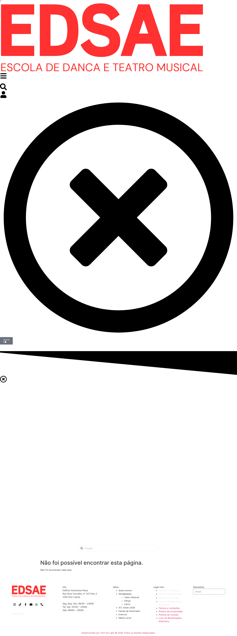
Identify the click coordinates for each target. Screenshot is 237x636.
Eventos (123, 614)
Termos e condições (169, 590)
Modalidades (125, 593)
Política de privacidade (171, 594)
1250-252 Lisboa (71, 597)
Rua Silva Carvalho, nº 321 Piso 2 (80, 593)
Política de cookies (168, 597)
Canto (127, 604)
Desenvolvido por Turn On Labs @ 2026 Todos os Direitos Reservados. (118, 632)
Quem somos (125, 590)
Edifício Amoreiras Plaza (75, 590)
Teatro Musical (131, 597)
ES (23, 614)
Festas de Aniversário (129, 611)
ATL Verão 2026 (127, 607)
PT (19, 614)
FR (16, 614)
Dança (127, 600)
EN (13, 614)
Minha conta (125, 617)
